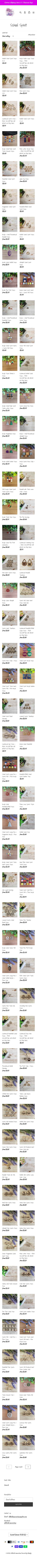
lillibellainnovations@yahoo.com (18, 1517)
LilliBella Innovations (10, 1523)
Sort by (4, 33)
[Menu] (33, 12)
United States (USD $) (18, 1535)
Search (6, 1485)
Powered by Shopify (26, 1553)
